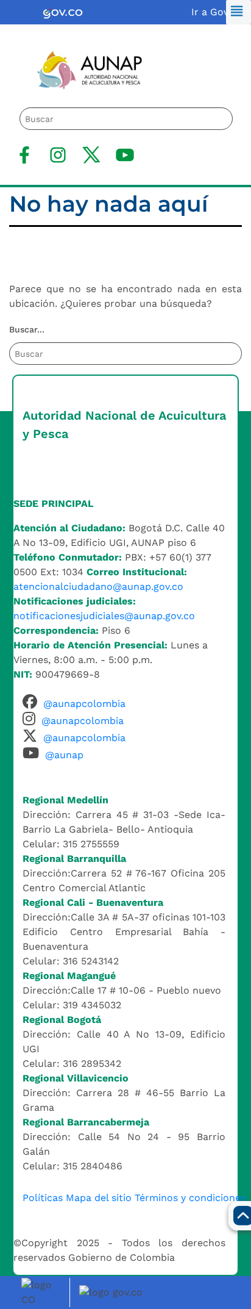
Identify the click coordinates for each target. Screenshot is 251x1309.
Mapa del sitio (99, 1197)
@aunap (64, 755)
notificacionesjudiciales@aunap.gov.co (104, 616)
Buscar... (26, 329)
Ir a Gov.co (216, 12)
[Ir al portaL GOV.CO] (112, 1291)
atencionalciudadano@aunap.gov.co (98, 586)
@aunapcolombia (84, 703)
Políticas (43, 1197)
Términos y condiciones (190, 1197)
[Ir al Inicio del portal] (80, 69)
